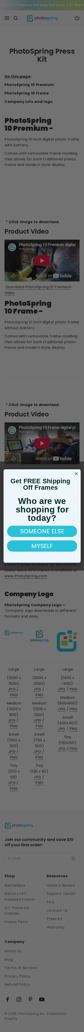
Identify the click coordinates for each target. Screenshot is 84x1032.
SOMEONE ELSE (42, 531)
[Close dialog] (76, 474)
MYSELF (42, 546)
